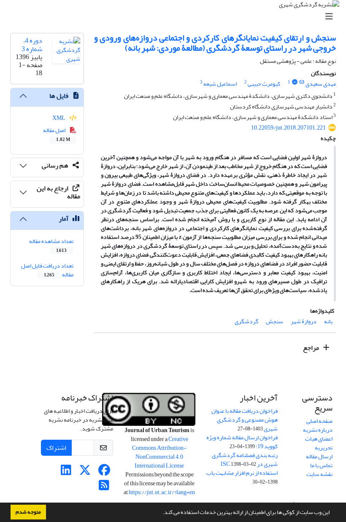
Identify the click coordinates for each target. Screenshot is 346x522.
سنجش (274, 321)
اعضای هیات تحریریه (318, 443)
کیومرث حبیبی (264, 83)
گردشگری (246, 321)
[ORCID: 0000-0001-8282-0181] (294, 82)
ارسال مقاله (319, 456)
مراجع (311, 347)
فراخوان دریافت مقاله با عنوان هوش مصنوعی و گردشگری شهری (244, 419)
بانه (328, 321)
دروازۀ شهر (303, 321)
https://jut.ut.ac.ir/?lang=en (162, 492)
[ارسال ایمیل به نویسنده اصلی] (302, 82)
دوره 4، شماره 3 (32, 44)
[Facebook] (104, 472)
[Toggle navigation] (175, 17)
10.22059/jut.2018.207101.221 (288, 127)
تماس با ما (321, 465)
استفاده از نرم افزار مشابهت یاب (242, 473)
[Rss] (104, 487)
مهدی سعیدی (320, 83)
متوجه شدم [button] (28, 512)
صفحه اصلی (319, 421)
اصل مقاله (56, 134)
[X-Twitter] (85, 472)
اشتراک (56, 447)
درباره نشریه (317, 429)
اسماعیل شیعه (220, 83)
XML (59, 118)
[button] (160, 513)
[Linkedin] (66, 472)
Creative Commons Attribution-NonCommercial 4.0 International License (160, 452)
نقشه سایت (319, 474)
